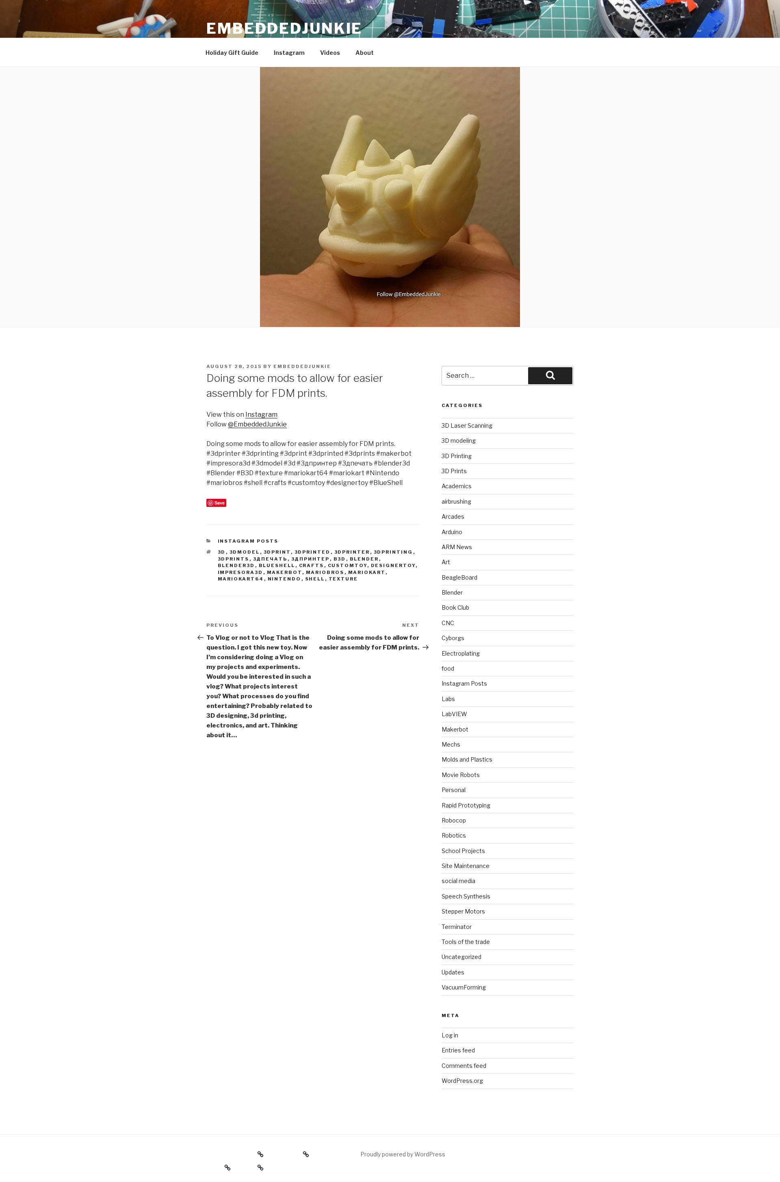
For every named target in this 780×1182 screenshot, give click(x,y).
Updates (453, 972)
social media (458, 880)
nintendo (284, 579)
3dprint (277, 552)
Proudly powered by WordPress (402, 1154)
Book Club (455, 607)
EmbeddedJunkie (284, 28)
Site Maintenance (466, 865)
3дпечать (270, 559)
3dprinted (313, 552)
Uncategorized (461, 956)
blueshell (277, 565)
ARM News (457, 546)
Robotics (454, 835)
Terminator (457, 926)
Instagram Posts (248, 541)
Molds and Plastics (467, 759)
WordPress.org (462, 1080)
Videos (330, 52)
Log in (450, 1035)
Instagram (289, 52)
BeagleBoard (459, 577)
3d (222, 552)
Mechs (451, 744)
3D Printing (457, 455)
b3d (340, 559)
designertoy (393, 565)
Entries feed (458, 1050)
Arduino (452, 531)
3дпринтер (310, 559)
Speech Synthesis (466, 896)
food (448, 668)
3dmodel (245, 552)
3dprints (233, 559)
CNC (448, 622)
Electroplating (461, 653)
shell (315, 579)
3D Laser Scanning (467, 425)
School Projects (463, 850)
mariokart (367, 572)
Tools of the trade (466, 941)
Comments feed (464, 1065)
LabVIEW (454, 713)
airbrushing (456, 501)
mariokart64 (241, 579)
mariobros (325, 572)
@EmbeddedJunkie (257, 424)
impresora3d (240, 572)
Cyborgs (453, 637)
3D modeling (459, 440)
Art (446, 562)
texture (343, 579)
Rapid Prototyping (466, 805)
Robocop (454, 820)
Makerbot (284, 572)
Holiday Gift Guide (232, 52)
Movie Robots (461, 774)
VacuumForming (464, 987)
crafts (311, 565)
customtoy (347, 565)
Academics (457, 486)
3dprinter (352, 552)
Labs (448, 698)
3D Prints (454, 471)
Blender (364, 559)
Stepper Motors (463, 911)
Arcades (453, 516)
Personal (454, 789)
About (364, 52)
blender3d (236, 565)
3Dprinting (393, 552)
